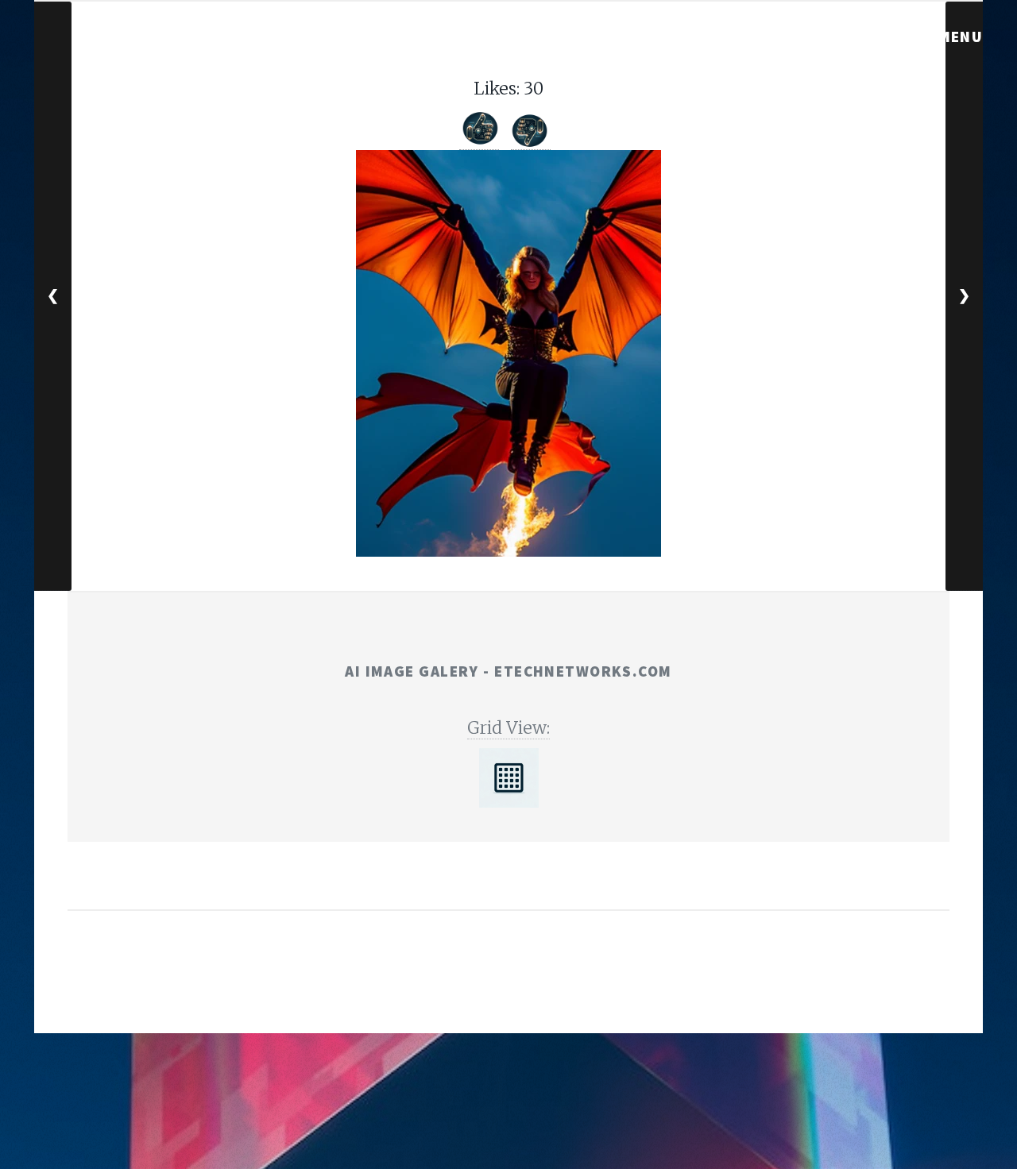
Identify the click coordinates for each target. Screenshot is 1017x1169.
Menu (961, 36)
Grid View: (508, 728)
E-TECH (482, 988)
